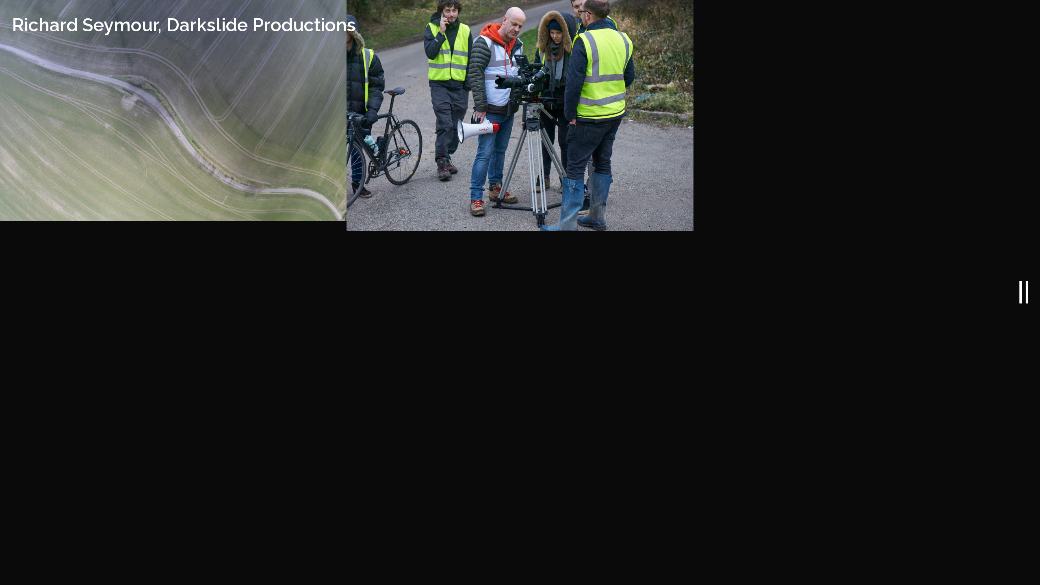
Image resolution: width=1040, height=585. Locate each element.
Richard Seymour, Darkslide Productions (184, 24)
